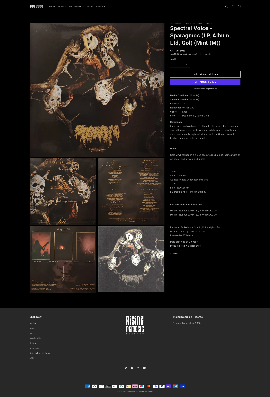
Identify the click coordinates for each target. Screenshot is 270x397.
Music (32, 333)
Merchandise (36, 338)
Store (32, 328)
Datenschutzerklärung (40, 353)
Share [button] (176, 253)
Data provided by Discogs (184, 241)
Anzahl (173, 59)
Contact (33, 343)
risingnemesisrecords (130, 391)
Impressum (35, 348)
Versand (183, 54)
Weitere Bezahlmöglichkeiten (205, 89)
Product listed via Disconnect (185, 246)
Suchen (33, 323)
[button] (227, 6)
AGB (32, 358)
